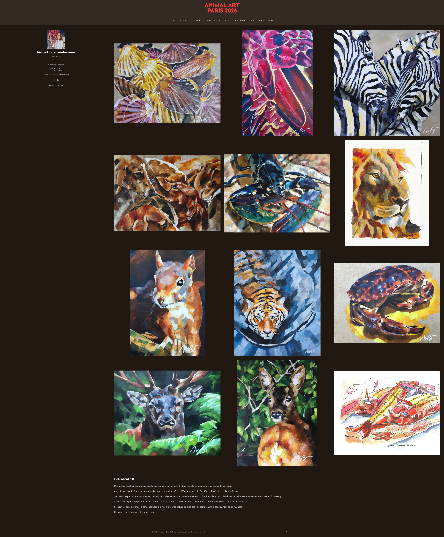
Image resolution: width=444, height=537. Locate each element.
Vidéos (252, 21)
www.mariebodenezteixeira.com (56, 74)
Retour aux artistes (56, 85)
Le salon (183, 21)
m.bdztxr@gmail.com (56, 65)
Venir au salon (213, 21)
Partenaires (240, 21)
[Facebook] (58, 80)
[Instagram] (54, 80)
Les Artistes (198, 21)
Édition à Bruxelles (267, 21)
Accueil (172, 20)
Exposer (227, 21)
